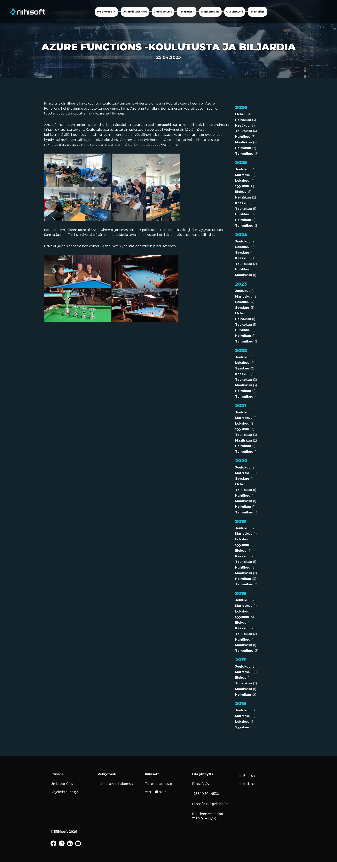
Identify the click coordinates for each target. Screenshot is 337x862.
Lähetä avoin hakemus (115, 784)
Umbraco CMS (163, 11)
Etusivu (57, 774)
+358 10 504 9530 (205, 794)
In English (257, 11)
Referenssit (186, 11)
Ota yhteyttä (234, 11)
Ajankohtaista (210, 11)
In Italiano (247, 784)
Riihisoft (152, 774)
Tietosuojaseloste (158, 784)
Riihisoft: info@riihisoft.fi (210, 804)
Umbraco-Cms (62, 784)
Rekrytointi (107, 774)
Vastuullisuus (155, 792)
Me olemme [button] (105, 11)
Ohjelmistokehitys (135, 11)
